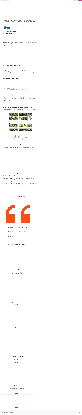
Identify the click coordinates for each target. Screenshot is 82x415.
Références (3, 411)
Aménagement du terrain (13, 100)
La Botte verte (7, 237)
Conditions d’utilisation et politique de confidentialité (7, 412)
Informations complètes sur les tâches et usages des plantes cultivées (11, 91)
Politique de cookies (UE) (4, 413)
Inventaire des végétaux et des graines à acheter (9, 88)
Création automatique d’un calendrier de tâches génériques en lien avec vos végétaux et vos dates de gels (15, 89)
